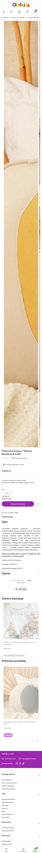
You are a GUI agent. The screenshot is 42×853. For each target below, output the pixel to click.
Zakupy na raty (7, 844)
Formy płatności (7, 780)
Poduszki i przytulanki (18, 17)
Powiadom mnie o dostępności (14, 655)
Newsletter (5, 817)
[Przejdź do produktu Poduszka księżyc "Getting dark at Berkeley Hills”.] (21, 693)
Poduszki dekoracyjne (33, 17)
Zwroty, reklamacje (8, 786)
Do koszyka (8, 735)
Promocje (5, 805)
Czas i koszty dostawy (9, 783)
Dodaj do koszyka (18, 504)
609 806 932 (10, 759)
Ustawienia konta (8, 831)
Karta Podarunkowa (8, 799)
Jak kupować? (6, 841)
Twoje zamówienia (8, 828)
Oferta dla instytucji (8, 789)
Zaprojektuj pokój (7, 802)
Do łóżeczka (5, 17)
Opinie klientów (7, 814)
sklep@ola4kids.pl (29, 759)
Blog (3, 811)
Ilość (3, 490)
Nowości (5, 808)
